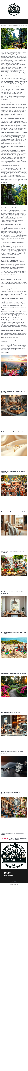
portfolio (14, 881)
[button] (14, 20)
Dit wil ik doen (5, 838)
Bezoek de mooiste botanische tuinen (10, 712)
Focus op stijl (7, 872)
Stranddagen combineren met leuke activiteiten (13, 673)
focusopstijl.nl (14, 884)
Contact (6, 877)
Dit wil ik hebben (8, 875)
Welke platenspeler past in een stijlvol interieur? (13, 431)
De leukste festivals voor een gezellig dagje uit (13, 511)
